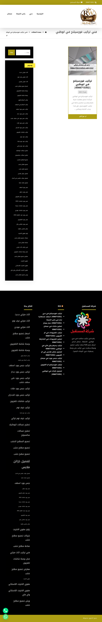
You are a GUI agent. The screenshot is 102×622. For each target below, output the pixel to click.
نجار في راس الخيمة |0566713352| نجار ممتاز (52, 321)
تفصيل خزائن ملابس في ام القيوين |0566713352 (51, 353)
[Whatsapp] (5, 617)
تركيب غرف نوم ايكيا (23, 141)
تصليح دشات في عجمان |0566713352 (53, 328)
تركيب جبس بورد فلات (22, 123)
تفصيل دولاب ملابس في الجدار (20, 178)
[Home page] (46, 32)
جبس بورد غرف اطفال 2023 (21, 215)
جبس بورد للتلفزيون (23, 219)
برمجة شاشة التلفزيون (22, 91)
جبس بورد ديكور (24, 192)
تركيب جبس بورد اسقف (22, 109)
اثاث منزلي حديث (23, 72)
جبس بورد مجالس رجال (22, 224)
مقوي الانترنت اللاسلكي (21, 265)
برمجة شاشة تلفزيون (22, 95)
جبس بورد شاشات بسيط (21, 206)
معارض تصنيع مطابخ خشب (21, 256)
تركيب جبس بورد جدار (22, 114)
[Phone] (5, 610)
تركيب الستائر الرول (23, 100)
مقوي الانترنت (24, 261)
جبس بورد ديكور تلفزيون (21, 197)
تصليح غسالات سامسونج (21, 155)
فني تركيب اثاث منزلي (22, 247)
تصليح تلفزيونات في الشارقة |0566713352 (50, 341)
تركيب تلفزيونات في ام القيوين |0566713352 (53, 334)
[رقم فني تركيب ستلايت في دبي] (88, 16)
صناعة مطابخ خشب (23, 243)
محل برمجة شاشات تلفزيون (21, 252)
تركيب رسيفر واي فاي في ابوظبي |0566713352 (52, 347)
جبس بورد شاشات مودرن (21, 210)
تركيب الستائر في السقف (21, 105)
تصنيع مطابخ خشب (23, 164)
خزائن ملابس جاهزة (23, 229)
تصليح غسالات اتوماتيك (22, 151)
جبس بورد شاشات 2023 (22, 201)
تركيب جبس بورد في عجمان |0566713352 (51, 360)
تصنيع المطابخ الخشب (22, 160)
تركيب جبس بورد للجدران (22, 127)
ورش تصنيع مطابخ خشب (21, 275)
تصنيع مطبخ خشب (23, 169)
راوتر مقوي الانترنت (23, 233)
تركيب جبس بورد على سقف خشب (19, 118)
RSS (59, 306)
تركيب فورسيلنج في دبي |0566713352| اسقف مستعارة (50, 315)
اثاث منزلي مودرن (23, 81)
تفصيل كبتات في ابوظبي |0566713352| (52, 373)
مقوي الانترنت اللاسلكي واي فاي (19, 270)
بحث (11, 52)
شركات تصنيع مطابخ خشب (21, 238)
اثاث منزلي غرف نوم (23, 77)
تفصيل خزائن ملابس (23, 173)
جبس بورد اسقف (23, 187)
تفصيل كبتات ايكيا (23, 183)
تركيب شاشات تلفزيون (22, 132)
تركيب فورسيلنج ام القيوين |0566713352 (51, 366)
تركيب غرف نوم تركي (22, 146)
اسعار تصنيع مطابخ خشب (21, 86)
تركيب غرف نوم (24, 137)
